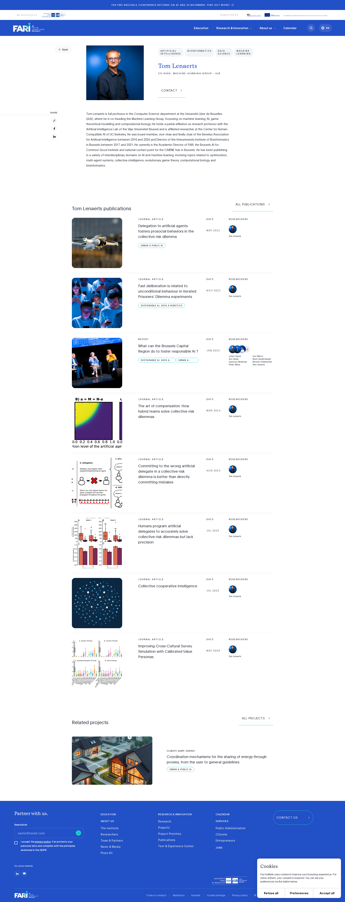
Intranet (195, 895)
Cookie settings (216, 895)
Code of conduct (156, 895)
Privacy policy (240, 895)
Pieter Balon (234, 364)
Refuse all (271, 893)
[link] (28, 27)
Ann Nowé (234, 359)
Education (201, 28)
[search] (311, 28)
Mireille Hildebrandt (262, 361)
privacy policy (43, 841)
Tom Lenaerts (235, 236)
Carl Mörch (258, 356)
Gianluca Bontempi (238, 361)
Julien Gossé (235, 356)
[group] (63, 49)
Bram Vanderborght (262, 359)
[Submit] (78, 833)
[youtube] (24, 873)
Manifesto (179, 895)
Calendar (290, 28)
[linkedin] (17, 873)
